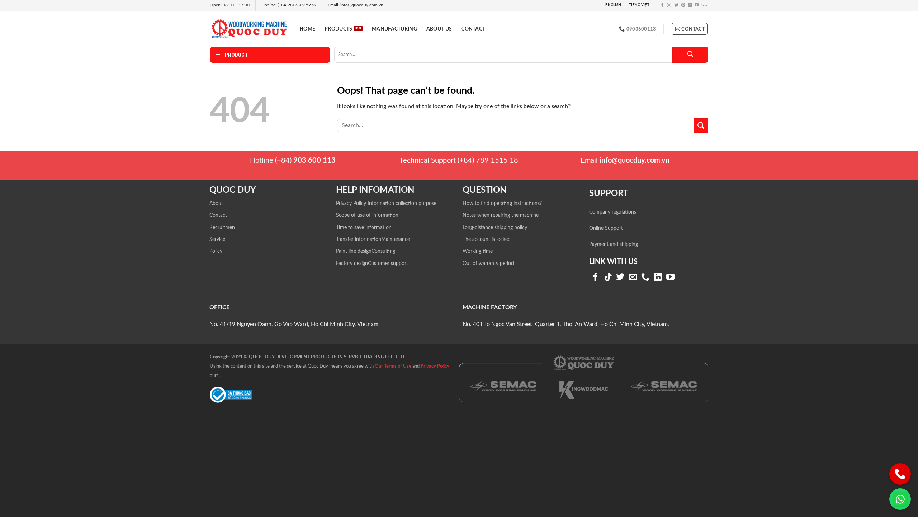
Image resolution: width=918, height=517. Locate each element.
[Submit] (690, 55)
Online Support (606, 228)
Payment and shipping (613, 244)
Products (338, 29)
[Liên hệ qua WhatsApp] (900, 499)
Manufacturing (394, 29)
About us (439, 29)
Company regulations (612, 212)
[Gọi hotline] (900, 474)
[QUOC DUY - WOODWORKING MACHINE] (249, 28)
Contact (473, 29)
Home (307, 29)
